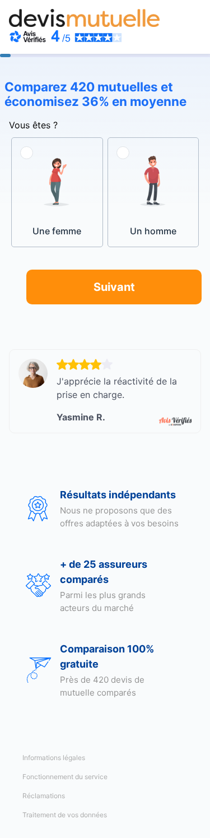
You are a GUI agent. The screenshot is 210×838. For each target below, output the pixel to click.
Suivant (114, 287)
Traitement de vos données (64, 815)
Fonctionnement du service (65, 776)
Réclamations (43, 795)
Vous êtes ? (33, 125)
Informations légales (53, 757)
